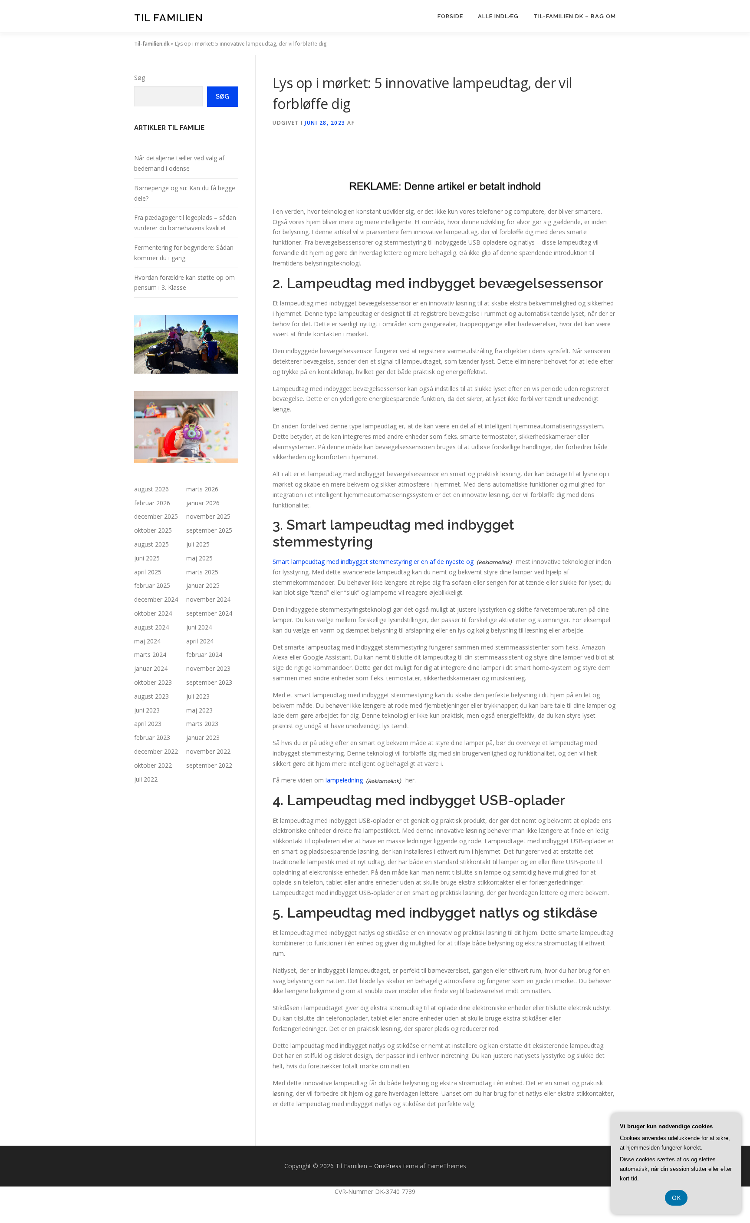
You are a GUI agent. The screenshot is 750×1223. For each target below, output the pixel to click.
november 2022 (208, 751)
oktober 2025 (153, 530)
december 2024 (156, 599)
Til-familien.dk (152, 43)
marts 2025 (202, 572)
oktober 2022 (153, 765)
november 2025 (208, 516)
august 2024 (151, 627)
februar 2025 (152, 585)
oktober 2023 (153, 682)
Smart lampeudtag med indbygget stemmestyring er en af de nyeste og (373, 561)
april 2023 (147, 723)
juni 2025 (147, 558)
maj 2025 (199, 558)
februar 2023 (152, 737)
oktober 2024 (153, 613)
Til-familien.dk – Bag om (574, 16)
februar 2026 (152, 503)
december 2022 (156, 751)
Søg (139, 77)
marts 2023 (202, 723)
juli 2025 (198, 544)
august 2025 (151, 544)
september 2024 (209, 613)
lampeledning (344, 780)
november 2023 (208, 668)
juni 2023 (147, 710)
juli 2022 (146, 779)
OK (676, 1197)
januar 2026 (203, 503)
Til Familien (168, 17)
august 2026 (151, 489)
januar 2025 (203, 585)
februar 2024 (204, 654)
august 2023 (151, 696)
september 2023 (209, 682)
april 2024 (200, 641)
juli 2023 (198, 696)
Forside (450, 16)
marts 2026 (202, 489)
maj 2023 (199, 710)
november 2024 (208, 599)
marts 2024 (150, 654)
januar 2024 (151, 668)
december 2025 (156, 516)
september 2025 (209, 530)
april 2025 (147, 572)
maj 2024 (147, 641)
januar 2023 (203, 737)
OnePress (387, 1166)
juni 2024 (199, 627)
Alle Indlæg (498, 16)
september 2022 (209, 765)
